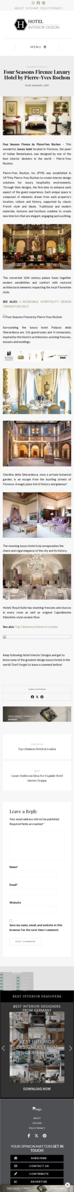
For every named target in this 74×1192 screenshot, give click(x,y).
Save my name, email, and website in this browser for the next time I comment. (35, 927)
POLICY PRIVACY (51, 8)
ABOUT (19, 8)
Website (15, 902)
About (37, 1118)
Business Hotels (37, 67)
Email (13, 884)
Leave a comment (37, 689)
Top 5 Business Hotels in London (36, 626)
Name (13, 867)
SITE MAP (32, 8)
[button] (70, 1048)
